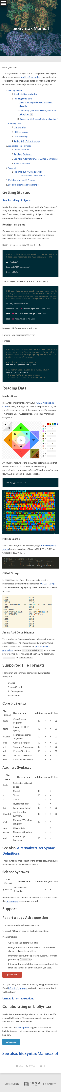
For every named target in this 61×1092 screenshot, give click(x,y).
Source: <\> (50, 1083)
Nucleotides (20, 127)
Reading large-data (23, 98)
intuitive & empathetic (31, 77)
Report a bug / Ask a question (28, 171)
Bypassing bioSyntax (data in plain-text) (38, 118)
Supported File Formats (19, 145)
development (12, 901)
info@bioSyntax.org (18, 988)
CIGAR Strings (21, 136)
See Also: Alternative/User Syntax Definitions (36, 158)
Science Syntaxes (22, 163)
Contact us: (10, 1083)
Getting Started (15, 90)
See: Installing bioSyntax (25, 94)
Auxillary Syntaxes (22, 154)
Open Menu (3, 3)
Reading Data (14, 123)
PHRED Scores (21, 131)
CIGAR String (47, 583)
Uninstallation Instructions (32, 175)
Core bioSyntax (21, 149)
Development (23, 1027)
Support (12, 168)
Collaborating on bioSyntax (21, 180)
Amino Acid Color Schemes (27, 141)
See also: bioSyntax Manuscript (23, 184)
